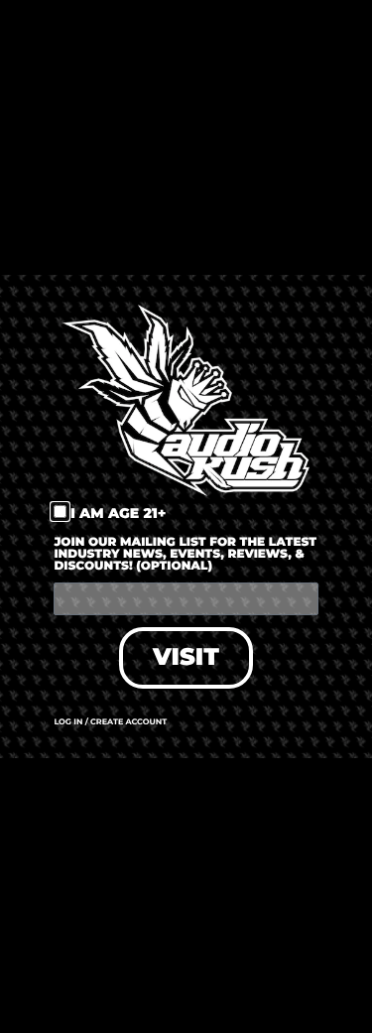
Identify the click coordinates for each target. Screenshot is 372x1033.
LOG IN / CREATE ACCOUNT (110, 722)
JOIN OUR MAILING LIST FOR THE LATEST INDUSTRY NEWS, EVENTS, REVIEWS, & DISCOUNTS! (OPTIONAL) (185, 555)
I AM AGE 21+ (118, 513)
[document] (186, 516)
